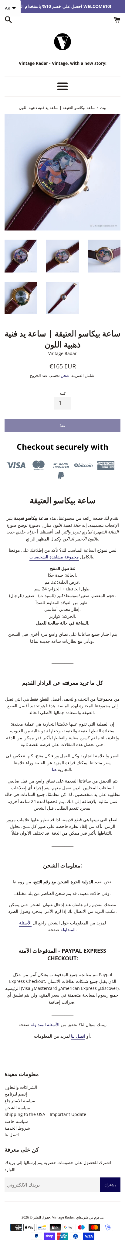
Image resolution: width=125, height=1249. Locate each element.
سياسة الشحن (17, 1107)
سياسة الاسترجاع (20, 1100)
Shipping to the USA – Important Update (45, 1114)
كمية (62, 393)
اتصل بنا (78, 1036)
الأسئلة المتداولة (45, 1024)
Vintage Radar (63, 1217)
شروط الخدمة (17, 1128)
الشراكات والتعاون (21, 1087)
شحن (65, 375)
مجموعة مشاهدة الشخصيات (54, 557)
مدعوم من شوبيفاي (90, 1217)
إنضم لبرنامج (16, 1094)
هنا (54, 769)
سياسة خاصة (16, 1121)
